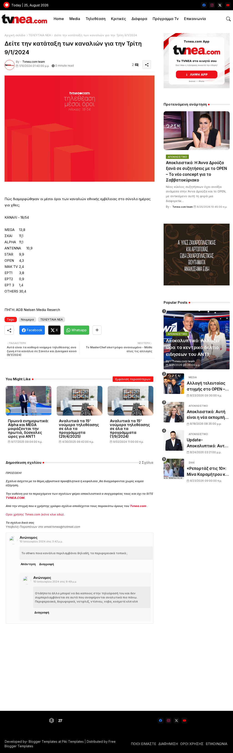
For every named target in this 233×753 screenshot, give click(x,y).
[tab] (59, 18)
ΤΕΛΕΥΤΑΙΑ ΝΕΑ (39, 35)
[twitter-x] (220, 5)
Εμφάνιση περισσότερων (133, 379)
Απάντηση (28, 564)
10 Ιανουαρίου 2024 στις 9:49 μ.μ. (55, 581)
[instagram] (212, 5)
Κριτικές (118, 18)
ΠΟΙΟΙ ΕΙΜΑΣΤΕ (143, 744)
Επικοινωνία (195, 18)
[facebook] (204, 5)
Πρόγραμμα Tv (166, 18)
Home (59, 18)
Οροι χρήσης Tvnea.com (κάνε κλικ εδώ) (35, 514)
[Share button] (97, 330)
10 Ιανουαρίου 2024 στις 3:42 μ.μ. (41, 541)
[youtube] (228, 5)
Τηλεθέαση (96, 18)
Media (74, 18)
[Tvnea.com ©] (24, 19)
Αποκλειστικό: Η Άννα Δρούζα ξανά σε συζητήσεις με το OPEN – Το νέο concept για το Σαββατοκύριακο (196, 171)
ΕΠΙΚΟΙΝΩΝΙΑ (216, 744)
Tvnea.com (138, 506)
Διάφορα (139, 18)
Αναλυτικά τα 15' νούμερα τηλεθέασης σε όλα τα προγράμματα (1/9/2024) (130, 428)
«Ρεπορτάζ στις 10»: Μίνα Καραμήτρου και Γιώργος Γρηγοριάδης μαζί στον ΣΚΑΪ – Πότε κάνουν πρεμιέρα (208, 471)
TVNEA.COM (15, 497)
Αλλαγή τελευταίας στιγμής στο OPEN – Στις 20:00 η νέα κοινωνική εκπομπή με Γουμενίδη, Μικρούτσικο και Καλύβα (208, 386)
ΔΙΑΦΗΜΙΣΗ (168, 744)
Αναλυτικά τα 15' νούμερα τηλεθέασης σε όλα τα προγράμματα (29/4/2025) (79, 428)
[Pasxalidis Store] (197, 284)
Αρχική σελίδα (15, 35)
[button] (228, 18)
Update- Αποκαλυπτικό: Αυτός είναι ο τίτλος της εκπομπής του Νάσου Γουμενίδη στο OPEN (208, 443)
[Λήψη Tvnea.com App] (197, 60)
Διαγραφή (46, 564)
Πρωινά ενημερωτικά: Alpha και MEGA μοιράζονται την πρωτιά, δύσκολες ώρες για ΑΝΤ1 (28, 428)
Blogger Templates (43, 741)
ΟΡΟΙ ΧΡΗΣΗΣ (191, 744)
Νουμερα (27, 319)
